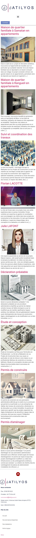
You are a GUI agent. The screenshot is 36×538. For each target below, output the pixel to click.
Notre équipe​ (6, 528)
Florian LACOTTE (12, 183)
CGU (2, 535)
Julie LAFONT (9, 226)
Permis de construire (14, 370)
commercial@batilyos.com (8, 497)
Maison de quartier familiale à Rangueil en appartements (15, 83)
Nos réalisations (7, 524)
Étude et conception (14, 322)
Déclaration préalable (14, 272)
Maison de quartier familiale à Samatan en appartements (15, 30)
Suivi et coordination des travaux (16, 136)
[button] (18, 16)
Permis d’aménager (13, 422)
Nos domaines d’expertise (10, 520)
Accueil (5, 515)
